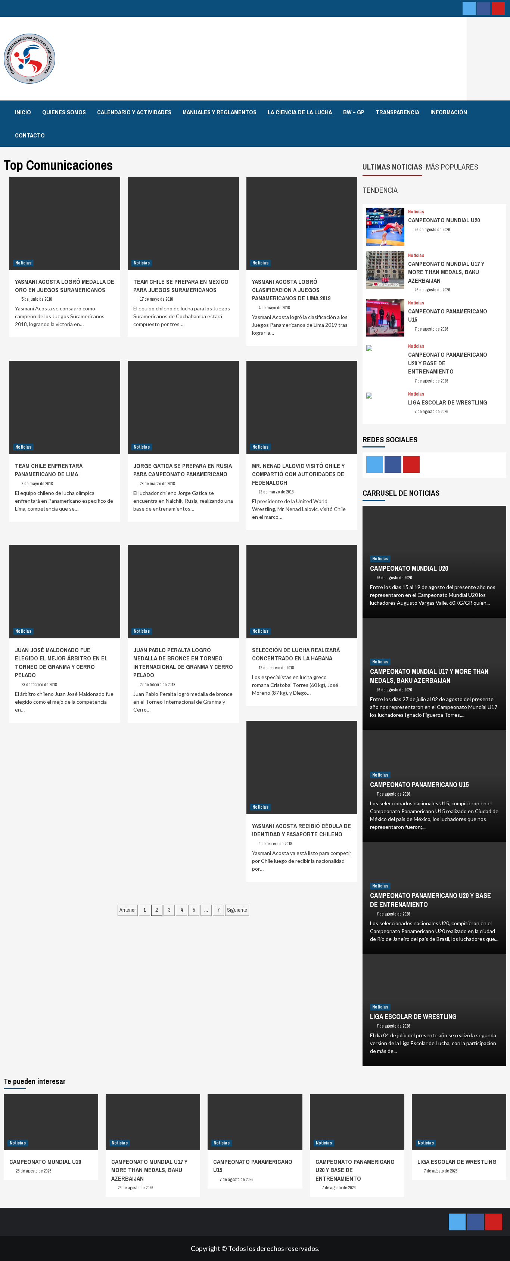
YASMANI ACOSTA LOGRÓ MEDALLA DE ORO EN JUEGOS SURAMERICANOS (64, 286)
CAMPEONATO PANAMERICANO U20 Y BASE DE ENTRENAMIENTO (430, 900)
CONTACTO (30, 135)
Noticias (23, 263)
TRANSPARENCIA (397, 112)
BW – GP (353, 112)
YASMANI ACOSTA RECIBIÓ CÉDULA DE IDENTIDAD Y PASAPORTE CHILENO (301, 830)
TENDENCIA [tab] (380, 190)
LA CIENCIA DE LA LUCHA (300, 112)
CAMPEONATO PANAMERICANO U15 (419, 784)
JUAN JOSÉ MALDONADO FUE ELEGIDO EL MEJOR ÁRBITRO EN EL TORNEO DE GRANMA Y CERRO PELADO (61, 662)
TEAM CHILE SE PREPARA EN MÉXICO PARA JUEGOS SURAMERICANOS (180, 286)
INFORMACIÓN (448, 112)
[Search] (501, 112)
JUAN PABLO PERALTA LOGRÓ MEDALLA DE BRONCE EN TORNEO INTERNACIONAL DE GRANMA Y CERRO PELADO (183, 662)
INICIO (23, 112)
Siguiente (237, 910)
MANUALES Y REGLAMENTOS (219, 112)
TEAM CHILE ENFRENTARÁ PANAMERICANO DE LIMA (49, 470)
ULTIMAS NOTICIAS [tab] (392, 167)
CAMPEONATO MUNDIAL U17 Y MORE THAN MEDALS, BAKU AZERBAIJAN (446, 272)
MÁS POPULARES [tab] (452, 167)
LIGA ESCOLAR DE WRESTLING (447, 402)
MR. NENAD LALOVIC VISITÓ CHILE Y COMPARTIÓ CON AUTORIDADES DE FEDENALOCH (298, 474)
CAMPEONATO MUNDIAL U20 (444, 220)
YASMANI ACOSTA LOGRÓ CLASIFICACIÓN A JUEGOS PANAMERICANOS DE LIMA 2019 (291, 290)
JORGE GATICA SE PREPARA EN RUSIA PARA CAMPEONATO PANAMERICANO (182, 470)
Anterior (127, 910)
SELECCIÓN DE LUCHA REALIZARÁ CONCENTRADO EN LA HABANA (296, 654)
